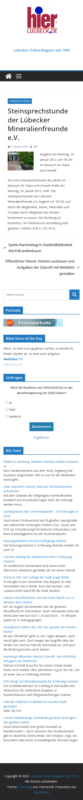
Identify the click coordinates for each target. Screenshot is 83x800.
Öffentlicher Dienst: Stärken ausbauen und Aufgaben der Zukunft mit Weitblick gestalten (39, 267)
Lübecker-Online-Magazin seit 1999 (41, 50)
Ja (10, 402)
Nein (12, 409)
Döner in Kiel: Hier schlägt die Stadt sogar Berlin (36, 577)
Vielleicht (15, 416)
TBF (35, 146)
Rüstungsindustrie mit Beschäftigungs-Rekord (34, 541)
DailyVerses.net (12, 364)
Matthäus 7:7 (13, 359)
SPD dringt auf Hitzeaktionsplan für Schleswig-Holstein (40, 681)
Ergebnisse (41, 437)
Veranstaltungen (19, 101)
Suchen (74, 294)
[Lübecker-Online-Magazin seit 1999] (8, 76)
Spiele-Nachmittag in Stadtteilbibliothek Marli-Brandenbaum (40, 247)
